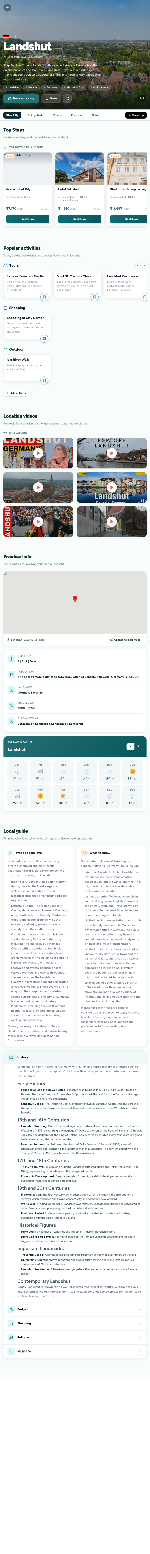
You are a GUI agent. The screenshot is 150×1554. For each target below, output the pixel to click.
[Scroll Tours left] (137, 265)
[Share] (67, 98)
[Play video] (38, 453)
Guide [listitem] (95, 115)
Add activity (18, 393)
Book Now (27, 218)
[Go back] (7, 8)
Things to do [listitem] (36, 115)
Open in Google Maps (127, 639)
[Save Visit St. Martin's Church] (94, 297)
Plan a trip (137, 115)
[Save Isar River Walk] (44, 380)
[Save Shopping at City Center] (44, 339)
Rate (53, 98)
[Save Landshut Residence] (145, 297)
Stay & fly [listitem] (12, 115)
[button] (27, 189)
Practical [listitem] (76, 115)
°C (130, 746)
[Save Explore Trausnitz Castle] (44, 297)
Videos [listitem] (57, 115)
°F (138, 746)
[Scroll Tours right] (144, 265)
